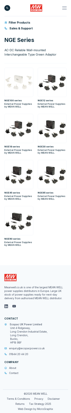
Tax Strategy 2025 (40, 403)
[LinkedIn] (6, 306)
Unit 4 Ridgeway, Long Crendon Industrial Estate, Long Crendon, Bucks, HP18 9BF (29, 335)
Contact (13, 373)
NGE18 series (12, 146)
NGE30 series (46, 146)
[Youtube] (14, 306)
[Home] (36, 8)
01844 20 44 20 (18, 354)
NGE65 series (45, 192)
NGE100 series (13, 100)
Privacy (38, 398)
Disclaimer (54, 398)
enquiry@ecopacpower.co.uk (27, 348)
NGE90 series (12, 238)
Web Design (25, 408)
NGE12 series (45, 100)
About (12, 367)
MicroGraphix (45, 408)
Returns (20, 403)
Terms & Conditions (18, 398)
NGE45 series (12, 192)
